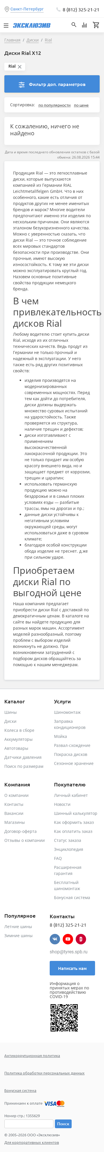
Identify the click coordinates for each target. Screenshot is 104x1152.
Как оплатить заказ (73, 831)
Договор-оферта (20, 831)
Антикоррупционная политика (32, 1055)
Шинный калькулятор (75, 813)
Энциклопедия (68, 849)
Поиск (63, 1123)
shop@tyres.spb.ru (69, 952)
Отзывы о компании (24, 840)
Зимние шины (18, 935)
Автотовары (16, 748)
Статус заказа (67, 840)
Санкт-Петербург (27, 9)
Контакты (13, 804)
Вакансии (13, 813)
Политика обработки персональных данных (44, 1072)
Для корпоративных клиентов (31, 1142)
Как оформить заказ (74, 822)
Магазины (14, 822)
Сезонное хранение (74, 763)
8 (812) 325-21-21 (81, 9)
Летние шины (18, 926)
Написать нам (72, 968)
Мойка (60, 736)
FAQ (58, 858)
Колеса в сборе (19, 730)
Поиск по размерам (23, 766)
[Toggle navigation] (6, 25)
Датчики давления (23, 757)
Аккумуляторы (18, 739)
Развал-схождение (72, 745)
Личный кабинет (71, 795)
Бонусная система (72, 897)
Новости (62, 804)
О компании (16, 795)
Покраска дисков (70, 754)
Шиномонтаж (67, 712)
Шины (10, 712)
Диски (10, 721)
